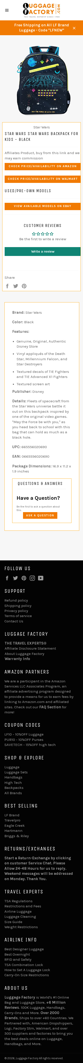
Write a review (42, 251)
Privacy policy (16, 610)
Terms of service (18, 616)
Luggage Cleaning (20, 916)
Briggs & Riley (16, 836)
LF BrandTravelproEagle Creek (14, 820)
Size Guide (13, 922)
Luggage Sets (16, 772)
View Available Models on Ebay (43, 206)
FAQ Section (50, 707)
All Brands (13, 793)
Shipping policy (17, 605)
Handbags (13, 777)
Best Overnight (17, 954)
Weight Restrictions (21, 927)
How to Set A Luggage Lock (27, 970)
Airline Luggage (18, 911)
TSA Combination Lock (23, 964)
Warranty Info (17, 658)
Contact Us (13, 621)
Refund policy (16, 600)
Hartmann (13, 830)
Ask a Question (40, 515)
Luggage (11, 767)
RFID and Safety (17, 959)
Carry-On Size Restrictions (26, 975)
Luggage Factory (27, 1058)
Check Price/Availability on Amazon (43, 166)
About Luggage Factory (24, 653)
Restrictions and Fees (22, 906)
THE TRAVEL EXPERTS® (25, 643)
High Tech (13, 782)
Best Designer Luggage (24, 949)
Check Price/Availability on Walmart (43, 178)
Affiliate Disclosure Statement (30, 648)
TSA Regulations (18, 901)
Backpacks (13, 787)
